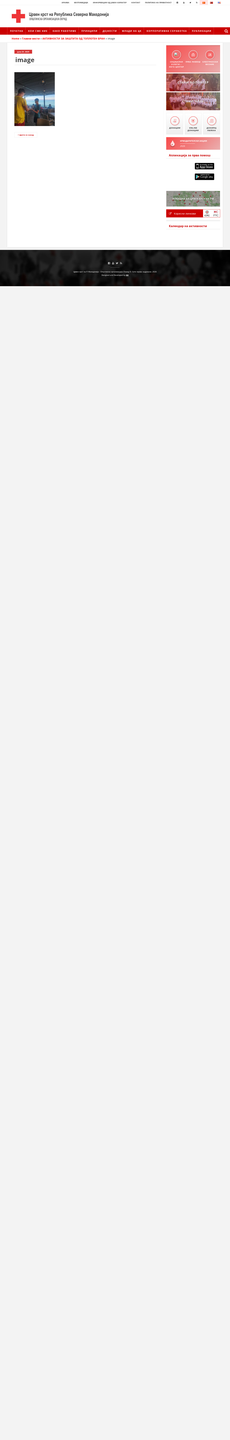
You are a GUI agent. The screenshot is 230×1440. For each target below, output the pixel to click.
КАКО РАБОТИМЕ (64, 30)
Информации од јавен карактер (109, 2)
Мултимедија (81, 2)
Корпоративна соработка (167, 30)
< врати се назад (26, 135)
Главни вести (31, 38)
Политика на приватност (158, 2)
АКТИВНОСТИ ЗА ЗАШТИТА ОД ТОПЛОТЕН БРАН (73, 38)
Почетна (16, 30)
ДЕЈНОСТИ (110, 30)
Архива (65, 2)
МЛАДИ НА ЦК (132, 30)
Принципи (89, 30)
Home (15, 38)
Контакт (135, 2)
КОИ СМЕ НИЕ (38, 30)
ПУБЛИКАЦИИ (201, 30)
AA (127, 275)
